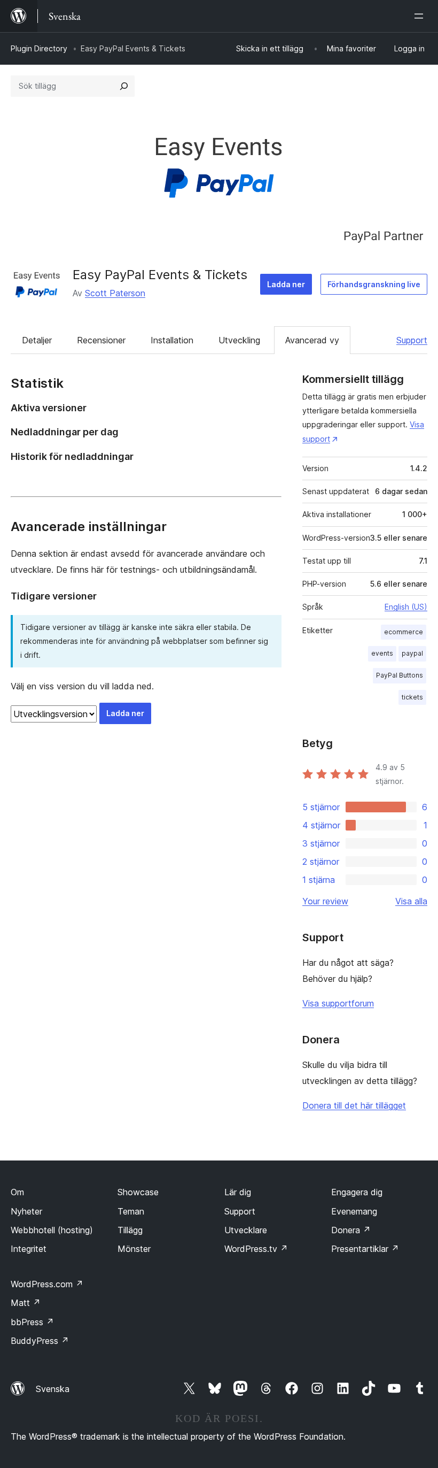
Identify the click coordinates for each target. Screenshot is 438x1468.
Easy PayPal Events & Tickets (160, 274)
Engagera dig (356, 1192)
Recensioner (101, 340)
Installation (172, 340)
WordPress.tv (256, 1248)
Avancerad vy (312, 340)
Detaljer (37, 340)
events (382, 653)
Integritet (28, 1248)
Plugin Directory (39, 48)
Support (411, 340)
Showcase (138, 1192)
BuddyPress (40, 1340)
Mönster (134, 1248)
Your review (325, 901)
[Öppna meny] (421, 16)
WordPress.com (47, 1284)
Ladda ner (286, 284)
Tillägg (130, 1230)
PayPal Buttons (399, 675)
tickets (412, 697)
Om (17, 1192)
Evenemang (354, 1211)
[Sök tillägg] (124, 86)
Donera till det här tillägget (354, 1105)
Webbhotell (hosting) (52, 1230)
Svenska (52, 1389)
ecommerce (403, 632)
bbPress (32, 1322)
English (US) (406, 606)
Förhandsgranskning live (373, 284)
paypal (412, 653)
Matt (26, 1302)
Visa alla (411, 901)
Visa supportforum (338, 1003)
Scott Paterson (115, 293)
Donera (351, 1230)
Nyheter (26, 1211)
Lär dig (237, 1192)
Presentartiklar (365, 1248)
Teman (131, 1211)
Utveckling (239, 340)
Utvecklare (245, 1230)
